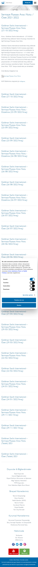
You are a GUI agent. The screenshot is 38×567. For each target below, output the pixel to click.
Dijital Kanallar (19, 507)
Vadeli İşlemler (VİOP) (19, 500)
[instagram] (24, 544)
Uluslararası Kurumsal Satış (19, 525)
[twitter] (17, 544)
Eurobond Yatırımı (19, 505)
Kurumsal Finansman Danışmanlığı (19, 520)
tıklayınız (22, 81)
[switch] (32, 282)
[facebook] (13, 544)
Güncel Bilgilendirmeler (19, 476)
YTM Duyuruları (19, 483)
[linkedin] (20, 544)
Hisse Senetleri (19, 498)
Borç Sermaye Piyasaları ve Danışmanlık (19, 522)
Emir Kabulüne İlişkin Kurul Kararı (19, 485)
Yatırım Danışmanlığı (19, 496)
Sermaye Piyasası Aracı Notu (12, 76)
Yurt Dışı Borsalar (19, 509)
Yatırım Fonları (19, 503)
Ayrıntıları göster (28, 295)
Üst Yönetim (19, 538)
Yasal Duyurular (19, 474)
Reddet (19, 305)
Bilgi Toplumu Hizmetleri (19, 480)
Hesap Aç (27, 2)
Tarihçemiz (19, 535)
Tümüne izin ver (19, 300)
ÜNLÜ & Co (19, 540)
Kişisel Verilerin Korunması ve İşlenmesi (19, 478)
